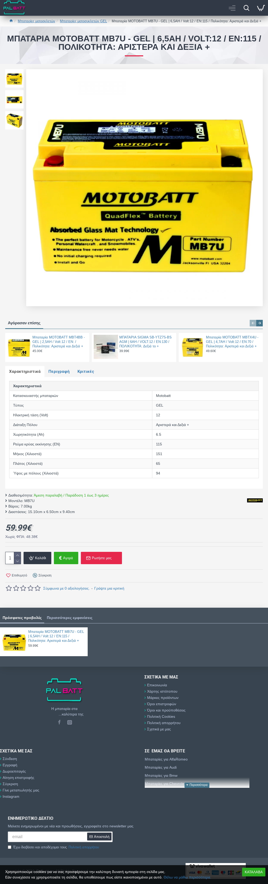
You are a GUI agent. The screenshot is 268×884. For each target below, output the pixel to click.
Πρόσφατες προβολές (22, 618)
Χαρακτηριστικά (25, 371)
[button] (253, 323)
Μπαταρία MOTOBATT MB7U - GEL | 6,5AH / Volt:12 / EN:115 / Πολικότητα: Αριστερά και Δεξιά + (56, 636)
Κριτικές (85, 371)
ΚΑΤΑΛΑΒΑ (254, 872)
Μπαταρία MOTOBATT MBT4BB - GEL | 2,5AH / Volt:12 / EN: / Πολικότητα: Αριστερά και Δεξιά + (58, 341)
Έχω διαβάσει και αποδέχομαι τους (56, 847)
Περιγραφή (59, 371)
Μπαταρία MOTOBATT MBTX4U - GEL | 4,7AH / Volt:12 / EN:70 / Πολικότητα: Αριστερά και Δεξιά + (232, 341)
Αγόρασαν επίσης (24, 323)
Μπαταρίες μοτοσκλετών (36, 21)
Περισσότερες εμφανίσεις (69, 618)
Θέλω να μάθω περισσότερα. (187, 877)
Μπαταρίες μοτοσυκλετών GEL (83, 21)
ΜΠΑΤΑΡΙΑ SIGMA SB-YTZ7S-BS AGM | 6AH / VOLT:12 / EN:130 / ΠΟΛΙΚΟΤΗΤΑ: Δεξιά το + (145, 341)
